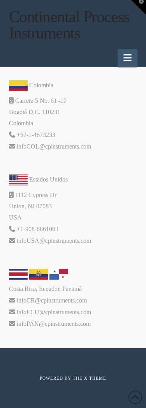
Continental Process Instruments (69, 25)
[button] (127, 58)
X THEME (95, 378)
